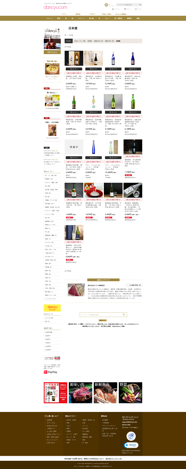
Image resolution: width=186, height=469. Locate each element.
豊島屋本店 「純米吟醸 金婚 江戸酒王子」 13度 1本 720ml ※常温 (94, 122)
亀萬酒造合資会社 (71, 177)
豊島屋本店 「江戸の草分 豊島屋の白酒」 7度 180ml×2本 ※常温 (93, 205)
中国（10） (48, 281)
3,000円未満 (48, 332)
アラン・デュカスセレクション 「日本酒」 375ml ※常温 (93, 167)
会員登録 (49, 420)
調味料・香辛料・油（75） (52, 207)
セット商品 (85, 431)
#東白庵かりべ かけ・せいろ (90, 326)
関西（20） (48, 274)
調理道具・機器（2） (51, 235)
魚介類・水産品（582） (52, 189)
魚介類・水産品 (71, 420)
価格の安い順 (98, 41)
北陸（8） (48, 277)
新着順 (90, 41)
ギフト (64, 14)
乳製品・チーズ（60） (51, 200)
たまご (69, 426)
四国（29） (48, 285)
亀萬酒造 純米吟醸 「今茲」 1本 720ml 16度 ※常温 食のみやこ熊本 (113, 205)
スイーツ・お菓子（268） (52, 210)
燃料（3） (48, 228)
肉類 (68, 423)
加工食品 (85, 428)
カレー (107, 18)
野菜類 (69, 431)
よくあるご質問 (51, 431)
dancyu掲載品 (121, 14)
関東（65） (48, 263)
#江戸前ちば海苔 (106, 326)
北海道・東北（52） (51, 260)
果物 (68, 428)
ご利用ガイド (51, 428)
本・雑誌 (85, 443)
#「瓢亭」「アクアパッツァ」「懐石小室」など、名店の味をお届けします (100, 324)
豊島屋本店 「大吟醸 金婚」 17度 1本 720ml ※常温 (94, 78)
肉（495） (48, 186)
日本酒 (71, 35)
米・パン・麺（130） (51, 175)
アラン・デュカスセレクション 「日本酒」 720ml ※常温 (112, 167)
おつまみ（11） (49, 256)
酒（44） (47, 218)
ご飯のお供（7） (50, 253)
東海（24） (48, 270)
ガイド (129, 9)
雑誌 (138, 18)
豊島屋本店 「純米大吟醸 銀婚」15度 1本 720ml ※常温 (132, 78)
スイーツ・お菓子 (72, 434)
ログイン (117, 9)
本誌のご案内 (106, 14)
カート (140, 9)
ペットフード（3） (50, 299)
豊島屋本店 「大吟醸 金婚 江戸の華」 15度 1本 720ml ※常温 (113, 78)
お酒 (83, 423)
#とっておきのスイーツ (132, 324)
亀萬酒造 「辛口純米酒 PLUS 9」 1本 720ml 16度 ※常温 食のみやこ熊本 (133, 163)
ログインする (51, 423)
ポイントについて (52, 440)
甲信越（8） (48, 267)
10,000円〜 (48, 346)
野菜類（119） (49, 179)
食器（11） (48, 239)
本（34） (47, 232)
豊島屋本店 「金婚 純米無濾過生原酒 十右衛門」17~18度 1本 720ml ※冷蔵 (133, 123)
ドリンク (85, 426)
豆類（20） (48, 193)
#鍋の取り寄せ (72, 324)
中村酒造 (88, 177)
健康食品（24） (49, 221)
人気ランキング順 (79, 41)
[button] (131, 445)
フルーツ (49, 18)
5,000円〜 (48, 339)
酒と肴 (91, 18)
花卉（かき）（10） (51, 249)
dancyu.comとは (52, 426)
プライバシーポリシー (109, 426)
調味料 (129, 18)
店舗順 (118, 41)
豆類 (68, 443)
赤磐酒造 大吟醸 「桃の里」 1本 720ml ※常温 (74, 77)
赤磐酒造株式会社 (71, 89)
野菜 (58, 18)
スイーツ (81, 18)
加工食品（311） (50, 203)
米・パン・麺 (71, 437)
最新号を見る (52, 52)
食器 (83, 440)
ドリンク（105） (50, 214)
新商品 (78, 14)
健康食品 (85, 434)
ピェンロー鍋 (49, 318)
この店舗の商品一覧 (135, 285)
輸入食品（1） (49, 292)
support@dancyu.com (129, 422)
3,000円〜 (48, 336)
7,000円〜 (48, 343)
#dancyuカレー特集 (118, 326)
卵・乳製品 (118, 18)
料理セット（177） (50, 225)
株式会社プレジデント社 (114, 459)
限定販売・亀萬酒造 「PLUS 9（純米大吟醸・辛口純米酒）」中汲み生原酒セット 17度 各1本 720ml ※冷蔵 (133, 207)
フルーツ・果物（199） (52, 182)
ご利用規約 (105, 423)
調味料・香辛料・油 (88, 420)
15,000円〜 (48, 350)
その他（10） (49, 246)
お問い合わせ (51, 443)
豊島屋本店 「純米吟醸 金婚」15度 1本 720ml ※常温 (74, 122)
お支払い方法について (53, 434)
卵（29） (47, 196)
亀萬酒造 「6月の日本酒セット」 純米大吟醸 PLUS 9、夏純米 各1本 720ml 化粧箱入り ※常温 (74, 249)
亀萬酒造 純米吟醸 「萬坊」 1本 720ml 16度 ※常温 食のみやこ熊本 (74, 167)
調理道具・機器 (87, 437)
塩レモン (47, 321)
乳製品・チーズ (71, 440)
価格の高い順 (109, 41)
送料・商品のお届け (53, 437)
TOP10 (92, 14)
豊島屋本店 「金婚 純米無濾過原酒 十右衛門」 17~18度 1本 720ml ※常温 (113, 123)
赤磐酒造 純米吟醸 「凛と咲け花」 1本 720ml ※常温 (74, 205)
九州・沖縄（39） (50, 288)
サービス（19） (49, 242)
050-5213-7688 (126, 425)
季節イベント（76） (51, 295)
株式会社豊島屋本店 (92, 89)
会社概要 (105, 420)
